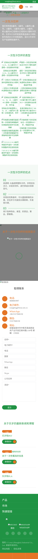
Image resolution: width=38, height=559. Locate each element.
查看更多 (10, 442)
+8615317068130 (16, 314)
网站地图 (6, 549)
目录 (34, 2)
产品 (14, 13)
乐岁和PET (7, 436)
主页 (8, 13)
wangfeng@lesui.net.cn (13, 1)
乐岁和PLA (7, 476)
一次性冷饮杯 (14, 15)
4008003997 (14, 301)
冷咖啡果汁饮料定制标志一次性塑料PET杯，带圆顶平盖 (28, 130)
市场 (4, 505)
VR (26, 7)
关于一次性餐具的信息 (12, 456)
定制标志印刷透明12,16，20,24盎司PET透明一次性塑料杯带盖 (10, 73)
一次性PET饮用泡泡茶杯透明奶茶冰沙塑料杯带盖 (10, 90)
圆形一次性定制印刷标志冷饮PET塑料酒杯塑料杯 (28, 73)
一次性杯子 (24, 13)
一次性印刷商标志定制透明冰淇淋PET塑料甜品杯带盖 (28, 90)
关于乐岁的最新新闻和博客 (19, 423)
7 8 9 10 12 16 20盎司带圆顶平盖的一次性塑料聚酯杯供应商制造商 (10, 153)
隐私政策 (17, 549)
